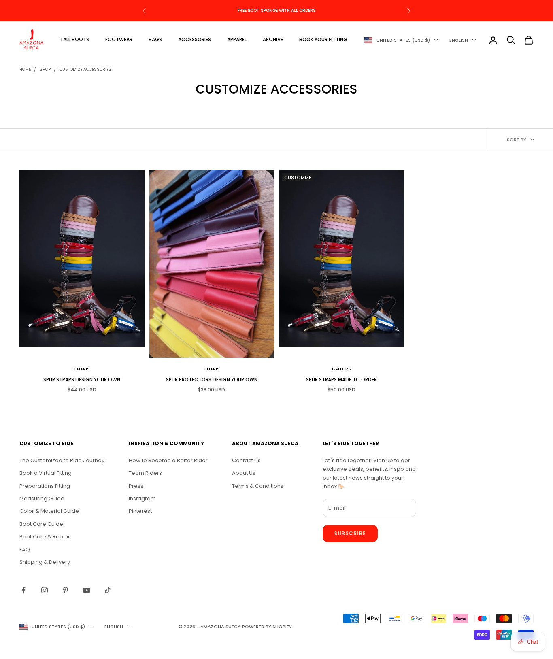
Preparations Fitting (44, 486)
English (458, 40)
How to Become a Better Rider (168, 460)
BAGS (155, 39)
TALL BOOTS (74, 39)
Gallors (341, 369)
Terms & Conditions (257, 486)
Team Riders (145, 473)
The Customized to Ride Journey (61, 460)
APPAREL (237, 39)
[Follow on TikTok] (108, 590)
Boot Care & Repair (44, 536)
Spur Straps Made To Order (341, 379)
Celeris (82, 369)
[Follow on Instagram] (44, 590)
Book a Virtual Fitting (45, 473)
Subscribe (350, 533)
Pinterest (140, 511)
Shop (45, 69)
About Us (243, 473)
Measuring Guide (41, 498)
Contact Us (246, 460)
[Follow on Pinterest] (66, 590)
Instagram (142, 498)
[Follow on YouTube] (87, 590)
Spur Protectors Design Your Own (211, 379)
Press (136, 486)
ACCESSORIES (194, 39)
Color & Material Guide (49, 511)
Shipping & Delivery (44, 562)
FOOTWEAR (118, 39)
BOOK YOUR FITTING (323, 39)
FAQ (24, 549)
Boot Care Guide (41, 524)
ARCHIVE (273, 39)
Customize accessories (85, 69)
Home (25, 69)
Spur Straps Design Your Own (81, 379)
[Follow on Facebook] (23, 590)
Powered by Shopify (267, 626)
